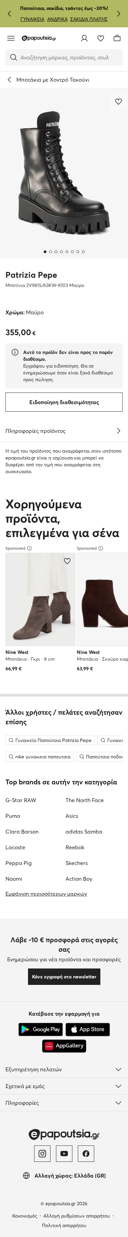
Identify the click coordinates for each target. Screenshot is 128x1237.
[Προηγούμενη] (9, 13)
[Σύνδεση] (84, 38)
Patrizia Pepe (31, 275)
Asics (72, 815)
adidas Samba (84, 831)
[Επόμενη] (118, 13)
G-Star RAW (20, 800)
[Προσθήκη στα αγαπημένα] (119, 101)
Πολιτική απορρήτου (64, 1225)
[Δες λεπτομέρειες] (118, 431)
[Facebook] (86, 1153)
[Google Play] (40, 1029)
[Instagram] (42, 1153)
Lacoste (15, 847)
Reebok (75, 847)
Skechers (77, 863)
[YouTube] (64, 1153)
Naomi (13, 878)
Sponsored (15, 548)
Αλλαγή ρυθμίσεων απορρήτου (76, 1216)
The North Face (85, 800)
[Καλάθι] (117, 38)
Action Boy (79, 878)
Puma (12, 815)
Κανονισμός (24, 1216)
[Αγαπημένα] (101, 38)
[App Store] (88, 1029)
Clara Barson (22, 831)
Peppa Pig (18, 863)
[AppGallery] (64, 1046)
